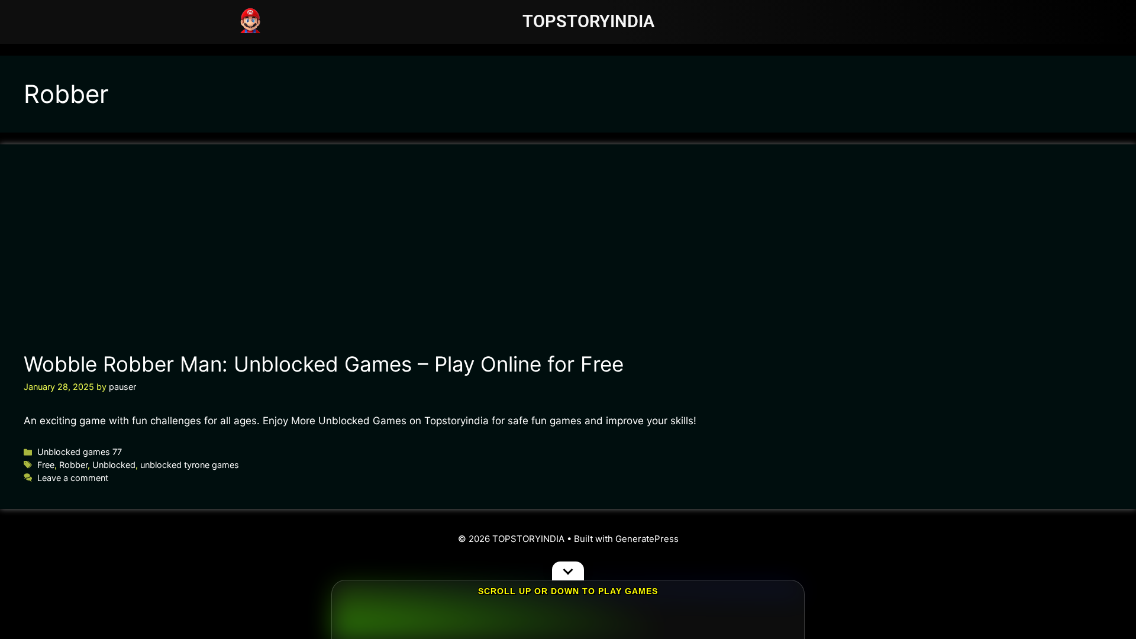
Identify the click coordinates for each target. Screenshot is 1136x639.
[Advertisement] (567, 257)
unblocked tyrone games (189, 465)
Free (45, 465)
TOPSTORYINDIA (588, 21)
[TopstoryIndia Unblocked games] (250, 19)
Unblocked (113, 465)
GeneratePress (647, 538)
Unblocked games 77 (79, 452)
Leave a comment (72, 478)
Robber (73, 465)
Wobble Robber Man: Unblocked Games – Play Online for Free (324, 363)
